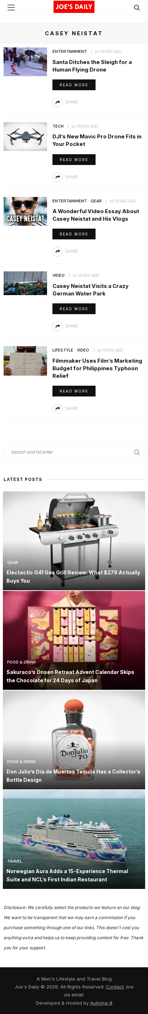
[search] (137, 7)
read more (74, 85)
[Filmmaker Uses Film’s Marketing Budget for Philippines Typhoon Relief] (25, 360)
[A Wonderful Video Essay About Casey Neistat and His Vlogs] (25, 211)
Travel (14, 861)
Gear (96, 201)
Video (58, 275)
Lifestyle (62, 350)
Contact (115, 987)
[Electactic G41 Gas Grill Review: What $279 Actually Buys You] (74, 540)
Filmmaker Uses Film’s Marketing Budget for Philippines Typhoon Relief (97, 368)
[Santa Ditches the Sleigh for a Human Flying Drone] (25, 61)
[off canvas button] (11, 7)
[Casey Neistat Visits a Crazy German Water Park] (25, 282)
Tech (58, 126)
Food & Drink (21, 662)
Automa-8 (101, 1003)
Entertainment (69, 51)
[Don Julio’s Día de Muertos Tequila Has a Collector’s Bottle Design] (74, 739)
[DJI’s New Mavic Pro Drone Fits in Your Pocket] (25, 136)
